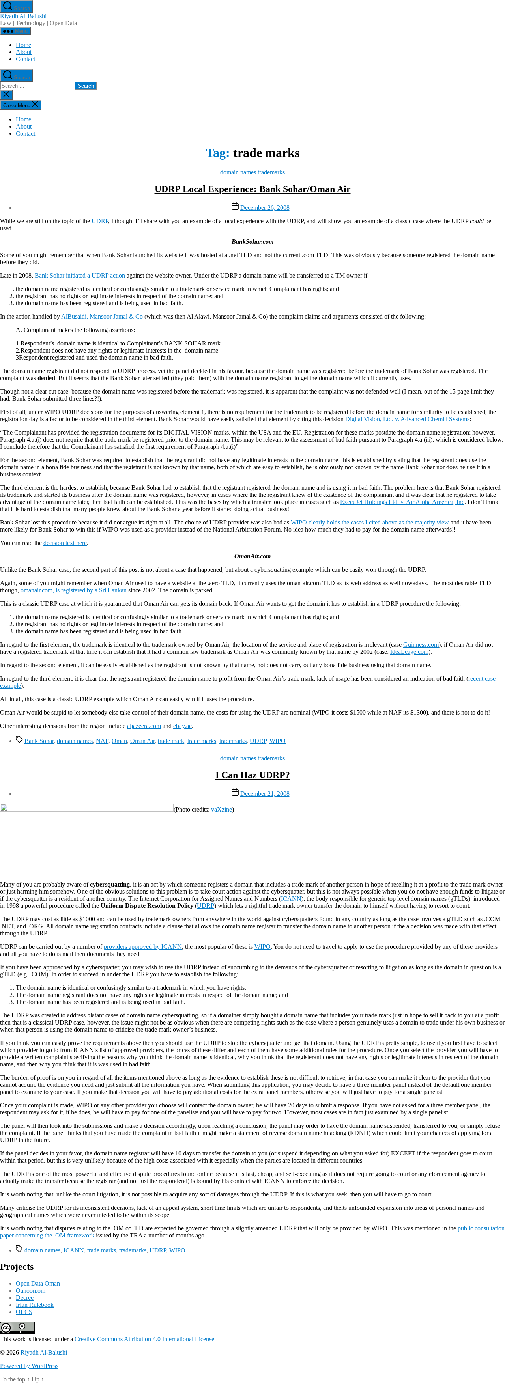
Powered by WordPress (29, 1365)
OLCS (24, 1311)
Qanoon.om (30, 1290)
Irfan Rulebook (35, 1304)
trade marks (201, 740)
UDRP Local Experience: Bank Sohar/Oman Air (253, 189)
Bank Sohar (39, 740)
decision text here (65, 542)
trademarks (271, 172)
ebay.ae (182, 725)
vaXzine (221, 809)
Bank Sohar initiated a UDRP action (80, 275)
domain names (238, 172)
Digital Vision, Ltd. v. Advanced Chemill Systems (407, 419)
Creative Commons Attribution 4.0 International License (144, 1339)
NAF (102, 740)
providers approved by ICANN (143, 946)
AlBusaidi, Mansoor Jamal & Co (102, 316)
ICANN (291, 898)
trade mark (171, 740)
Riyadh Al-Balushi (23, 16)
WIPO (277, 740)
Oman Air (142, 740)
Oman (119, 740)
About (24, 52)
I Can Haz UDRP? (252, 775)
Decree (25, 1297)
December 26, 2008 (265, 207)
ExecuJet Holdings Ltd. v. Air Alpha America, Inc (402, 501)
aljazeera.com (144, 725)
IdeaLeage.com (409, 651)
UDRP (100, 221)
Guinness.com (421, 644)
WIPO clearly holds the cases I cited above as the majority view (370, 522)
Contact (25, 59)
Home (23, 44)
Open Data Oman (38, 1283)
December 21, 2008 (265, 793)
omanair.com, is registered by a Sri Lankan (74, 590)
